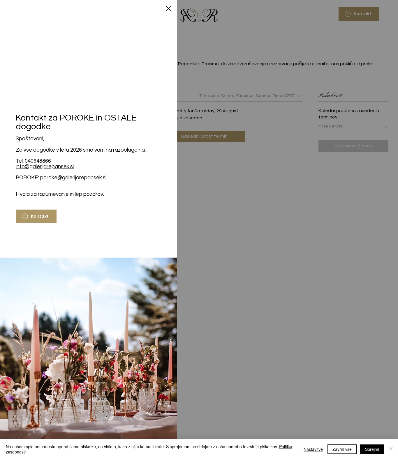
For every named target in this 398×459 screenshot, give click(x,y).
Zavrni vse (342, 449)
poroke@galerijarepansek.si (73, 177)
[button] (168, 9)
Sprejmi (372, 449)
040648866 (38, 161)
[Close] (391, 449)
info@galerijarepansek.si (45, 166)
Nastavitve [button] (313, 449)
